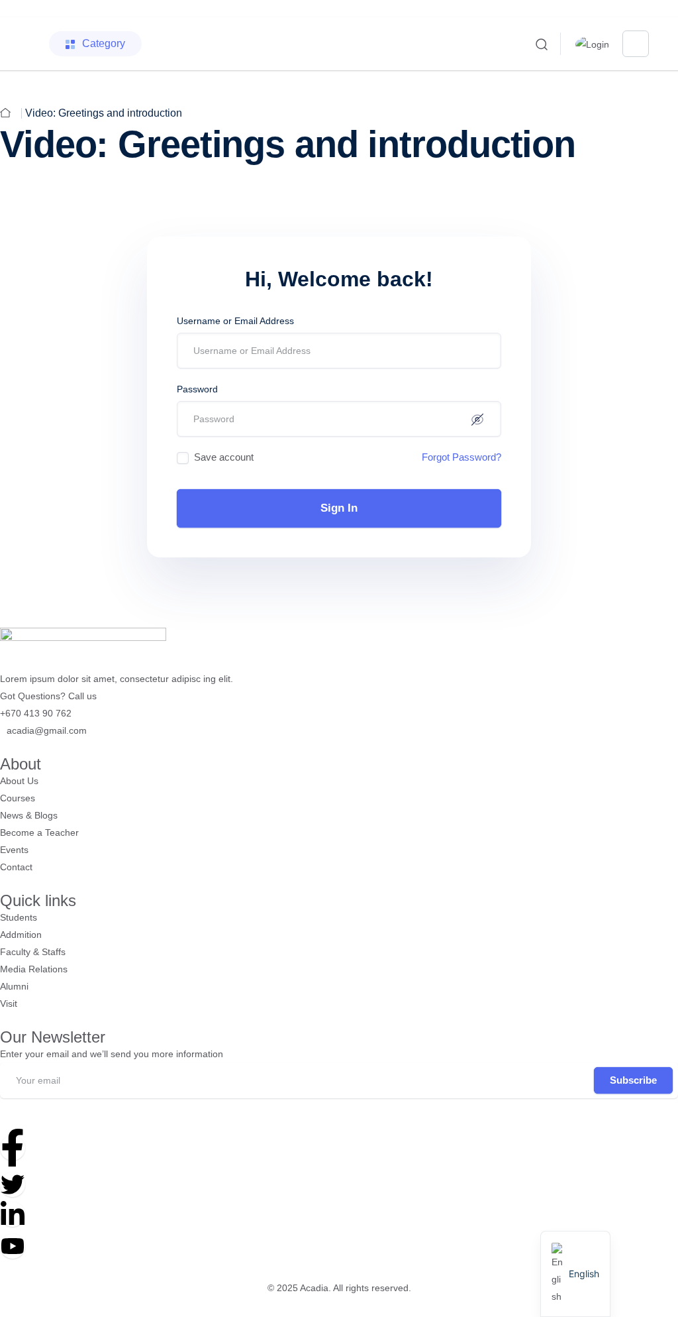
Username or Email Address (235, 320)
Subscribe (633, 1080)
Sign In (339, 508)
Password (197, 389)
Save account (224, 457)
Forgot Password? (461, 457)
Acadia (314, 1288)
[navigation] (575, 1274)
